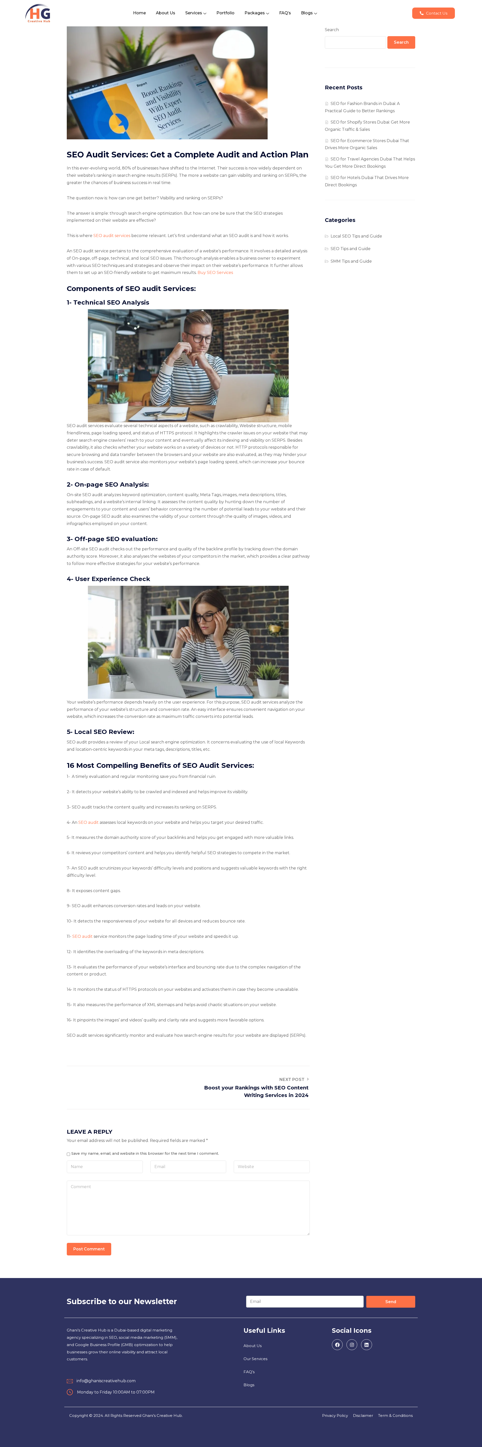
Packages (255, 13)
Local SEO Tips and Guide (356, 236)
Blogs (307, 13)
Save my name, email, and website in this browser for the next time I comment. (145, 1153)
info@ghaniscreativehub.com (106, 1380)
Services (193, 13)
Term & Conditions (395, 1415)
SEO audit (88, 822)
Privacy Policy (335, 1415)
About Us (165, 13)
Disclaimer (363, 1415)
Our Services (255, 1358)
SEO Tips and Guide (351, 248)
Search (332, 29)
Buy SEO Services (215, 272)
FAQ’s (285, 13)
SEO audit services (111, 235)
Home (139, 13)
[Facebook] (337, 1344)
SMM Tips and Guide (351, 261)
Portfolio (225, 13)
